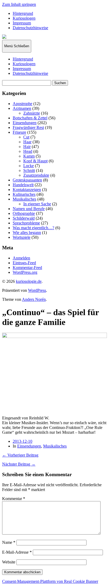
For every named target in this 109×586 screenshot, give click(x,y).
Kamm (29, 156)
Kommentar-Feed (27, 267)
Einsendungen (25, 122)
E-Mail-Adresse (17, 552)
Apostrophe (22, 103)
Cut (26, 137)
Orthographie (24, 213)
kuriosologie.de (29, 281)
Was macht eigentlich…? (33, 227)
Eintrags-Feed (24, 263)
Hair (27, 146)
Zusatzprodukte (36, 175)
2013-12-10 (22, 441)
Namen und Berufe (29, 208)
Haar (27, 142)
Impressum (22, 23)
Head (27, 151)
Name (8, 542)
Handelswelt (23, 185)
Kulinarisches (24, 194)
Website (8, 562)
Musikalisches (24, 199)
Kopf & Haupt (35, 161)
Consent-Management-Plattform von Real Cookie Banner (50, 581)
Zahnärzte (31, 113)
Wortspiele (21, 237)
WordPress (37, 290)
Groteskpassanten (27, 180)
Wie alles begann (27, 232)
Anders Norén (34, 299)
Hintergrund (23, 13)
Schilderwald (24, 218)
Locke (28, 165)
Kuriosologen (24, 18)
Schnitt (29, 170)
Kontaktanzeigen (27, 189)
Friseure (19, 132)
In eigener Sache (37, 204)
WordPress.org (25, 272)
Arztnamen (22, 108)
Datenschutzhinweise (30, 27)
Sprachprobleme (26, 223)
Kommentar (13, 498)
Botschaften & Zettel (30, 118)
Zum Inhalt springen (19, 4)
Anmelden (21, 258)
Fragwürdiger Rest (28, 127)
